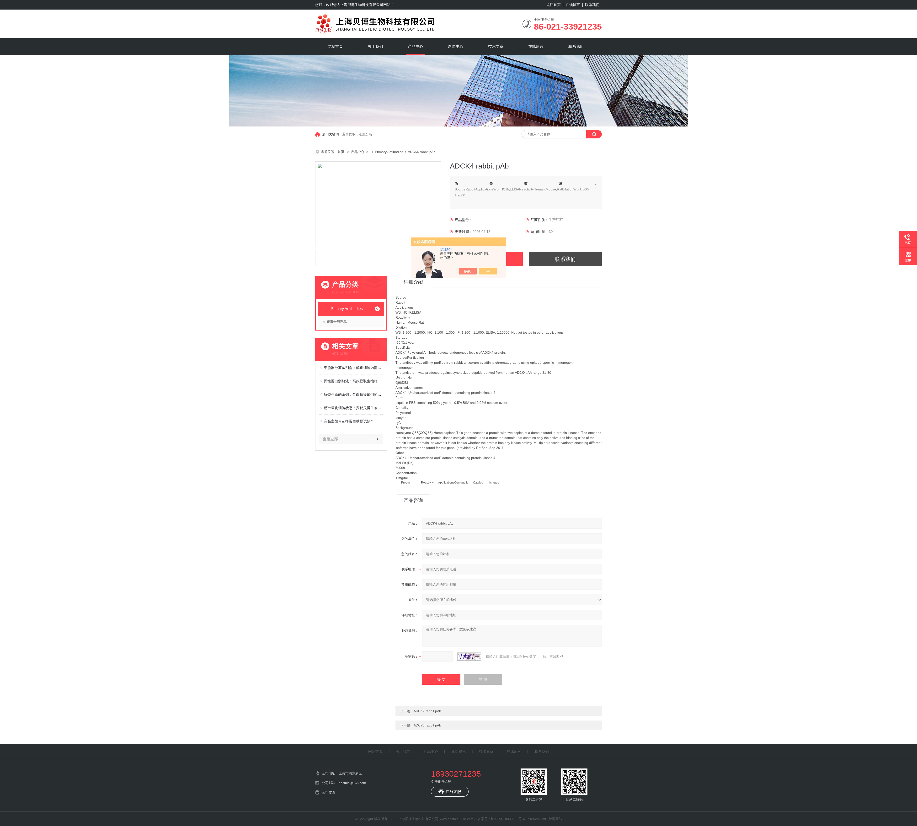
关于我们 (375, 46)
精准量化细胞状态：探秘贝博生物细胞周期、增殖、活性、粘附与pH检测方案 (353, 408)
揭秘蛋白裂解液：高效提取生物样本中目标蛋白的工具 (353, 381)
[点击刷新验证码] (469, 656)
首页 (341, 152)
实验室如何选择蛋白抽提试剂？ (349, 421)
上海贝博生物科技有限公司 (361, 5)
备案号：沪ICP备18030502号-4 (501, 819)
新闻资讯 (458, 751)
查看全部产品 (337, 322)
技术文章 (495, 46)
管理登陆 (555, 819)
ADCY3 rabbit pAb (427, 725)
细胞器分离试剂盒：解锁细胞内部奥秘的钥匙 (353, 368)
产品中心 (415, 46)
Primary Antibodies (389, 152)
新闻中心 (455, 46)
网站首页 (335, 46)
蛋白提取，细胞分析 (357, 134)
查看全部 (330, 439)
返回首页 (553, 5)
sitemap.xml (537, 819)
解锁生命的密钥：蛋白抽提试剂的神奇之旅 (353, 394)
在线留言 (573, 5)
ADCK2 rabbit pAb (427, 711)
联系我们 (592, 5)
